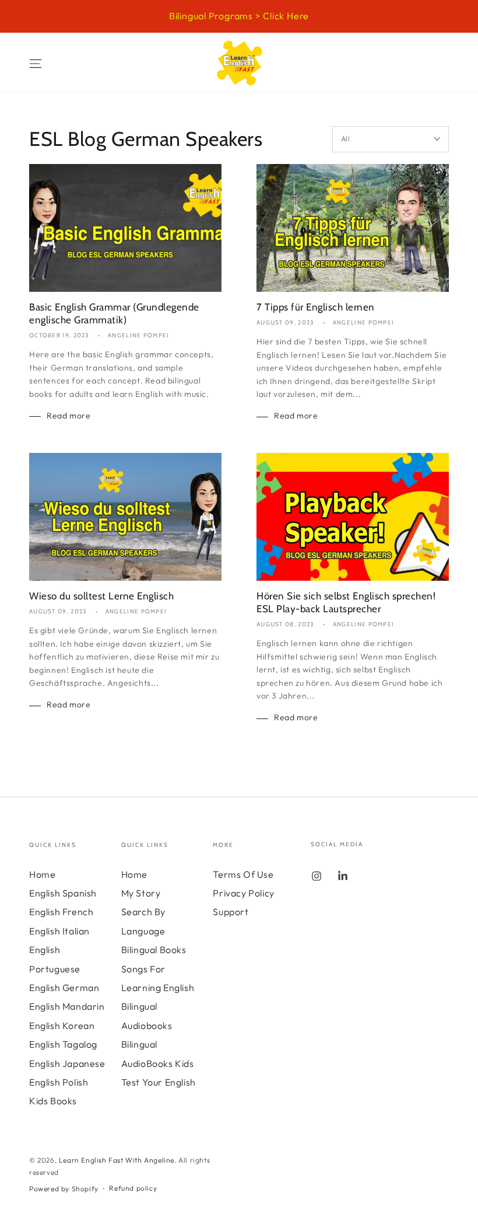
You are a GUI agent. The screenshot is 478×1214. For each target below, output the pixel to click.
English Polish (58, 1082)
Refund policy (133, 1188)
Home (42, 874)
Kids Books (53, 1101)
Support (230, 912)
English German (64, 987)
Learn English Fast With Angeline (116, 1160)
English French (61, 912)
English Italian (59, 931)
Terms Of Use (243, 874)
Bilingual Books (154, 949)
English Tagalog (63, 1044)
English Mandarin (67, 1006)
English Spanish (63, 893)
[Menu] (35, 63)
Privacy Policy (243, 893)
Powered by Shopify (64, 1188)
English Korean (61, 1025)
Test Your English (158, 1082)
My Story (141, 893)
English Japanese (67, 1063)
